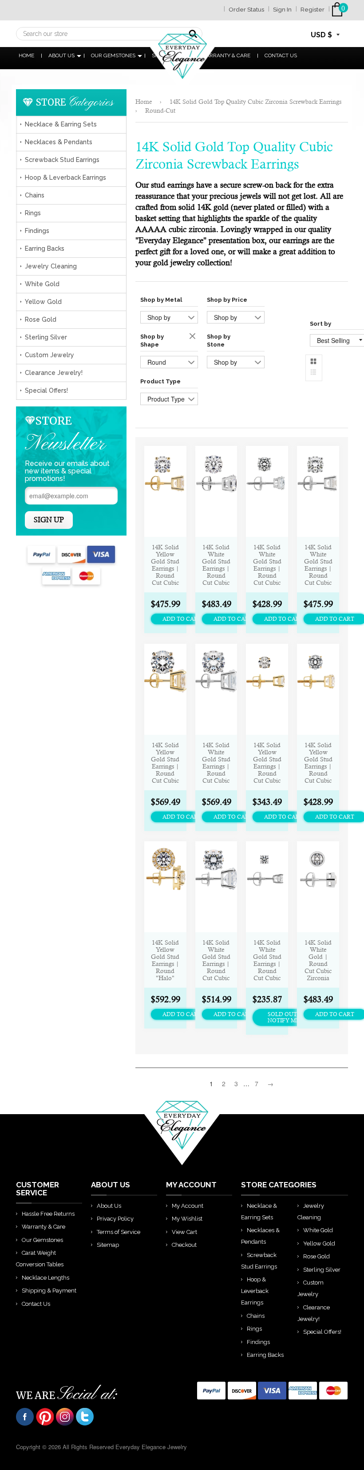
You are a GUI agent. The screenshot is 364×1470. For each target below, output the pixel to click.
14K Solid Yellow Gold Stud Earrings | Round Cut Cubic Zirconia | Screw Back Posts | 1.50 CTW (318, 762)
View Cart (184, 1232)
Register (312, 9)
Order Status (246, 9)
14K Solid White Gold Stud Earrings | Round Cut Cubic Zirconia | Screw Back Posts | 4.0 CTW (216, 762)
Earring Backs (44, 248)
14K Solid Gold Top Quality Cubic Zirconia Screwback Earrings (255, 101)
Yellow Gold (43, 301)
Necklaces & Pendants (58, 142)
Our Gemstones (113, 55)
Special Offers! (46, 390)
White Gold (42, 284)
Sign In (282, 9)
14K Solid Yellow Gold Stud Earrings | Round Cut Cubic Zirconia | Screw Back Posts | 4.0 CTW (165, 762)
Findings (37, 230)
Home (26, 55)
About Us (61, 55)
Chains (34, 195)
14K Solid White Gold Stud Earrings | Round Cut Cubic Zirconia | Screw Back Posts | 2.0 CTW (318, 565)
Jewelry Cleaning (51, 266)
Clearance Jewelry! (54, 372)
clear (193, 336)
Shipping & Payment (49, 1290)
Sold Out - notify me (284, 1017)
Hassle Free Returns (48, 1213)
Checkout (184, 1244)
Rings (33, 213)
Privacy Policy (115, 1218)
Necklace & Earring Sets (61, 124)
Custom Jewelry (49, 355)
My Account (187, 1205)
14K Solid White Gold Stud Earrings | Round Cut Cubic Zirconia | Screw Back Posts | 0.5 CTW (267, 960)
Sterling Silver (46, 337)
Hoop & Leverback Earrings (65, 177)
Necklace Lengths (45, 1277)
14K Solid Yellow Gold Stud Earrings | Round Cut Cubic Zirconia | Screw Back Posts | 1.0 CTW (267, 762)
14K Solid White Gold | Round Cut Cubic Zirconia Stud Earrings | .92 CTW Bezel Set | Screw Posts (318, 960)
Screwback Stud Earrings (62, 159)
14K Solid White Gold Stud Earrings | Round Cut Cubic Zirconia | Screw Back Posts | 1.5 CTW (267, 565)
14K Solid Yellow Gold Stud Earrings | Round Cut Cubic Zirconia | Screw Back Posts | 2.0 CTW (165, 565)
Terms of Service (118, 1232)
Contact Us (281, 55)
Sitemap (108, 1244)
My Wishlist (187, 1218)
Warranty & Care (43, 1226)
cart (338, 9)
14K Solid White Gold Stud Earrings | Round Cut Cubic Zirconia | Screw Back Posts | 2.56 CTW (216, 565)
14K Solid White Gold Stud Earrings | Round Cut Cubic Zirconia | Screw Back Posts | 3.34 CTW (216, 960)
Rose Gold (40, 319)
